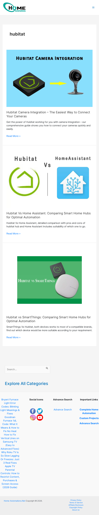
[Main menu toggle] (93, 7)
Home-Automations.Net (14, 501)
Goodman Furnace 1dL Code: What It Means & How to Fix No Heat (10, 424)
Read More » (13, 136)
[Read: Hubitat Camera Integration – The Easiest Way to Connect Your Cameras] (49, 78)
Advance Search (63, 409)
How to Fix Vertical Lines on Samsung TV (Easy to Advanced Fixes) (10, 441)
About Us (76, 510)
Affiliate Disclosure (76, 505)
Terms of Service (75, 503)
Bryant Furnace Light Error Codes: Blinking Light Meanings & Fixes (10, 406)
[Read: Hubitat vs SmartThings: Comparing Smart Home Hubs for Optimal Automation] (49, 279)
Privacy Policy (76, 500)
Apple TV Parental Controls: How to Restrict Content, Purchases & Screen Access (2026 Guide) (10, 477)
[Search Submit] (47, 367)
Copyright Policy (75, 507)
